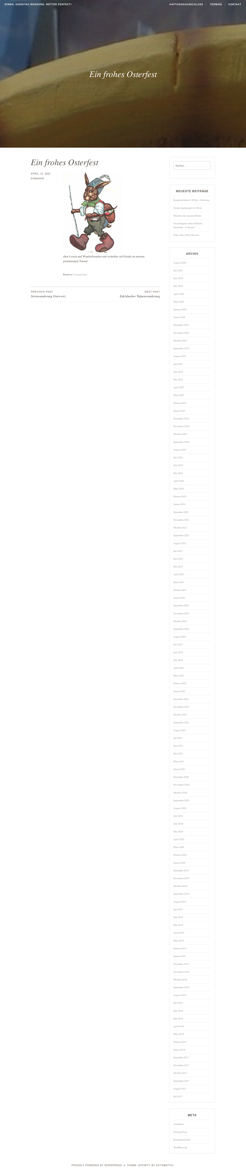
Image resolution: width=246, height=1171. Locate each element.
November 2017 (181, 1065)
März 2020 (178, 847)
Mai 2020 (178, 831)
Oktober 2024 (180, 434)
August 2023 (179, 543)
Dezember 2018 (181, 963)
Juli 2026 (178, 270)
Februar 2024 (179, 496)
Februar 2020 (179, 854)
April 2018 (178, 1026)
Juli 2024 (178, 457)
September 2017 (181, 1080)
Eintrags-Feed (180, 1131)
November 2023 (181, 519)
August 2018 (179, 995)
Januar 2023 (179, 597)
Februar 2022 (179, 683)
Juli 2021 (178, 738)
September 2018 (181, 987)
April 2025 (178, 387)
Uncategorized (80, 274)
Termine (216, 4)
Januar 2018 (179, 1049)
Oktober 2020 (180, 792)
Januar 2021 (179, 769)
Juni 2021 (178, 745)
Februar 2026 (179, 309)
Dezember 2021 (181, 699)
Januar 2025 (179, 410)
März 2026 (178, 301)
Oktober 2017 (180, 1073)
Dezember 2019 (181, 870)
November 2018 (181, 971)
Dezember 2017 (181, 1057)
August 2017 (179, 1088)
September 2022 (181, 628)
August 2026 (179, 262)
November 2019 (181, 878)
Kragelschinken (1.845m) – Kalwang (191, 200)
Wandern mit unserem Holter (187, 215)
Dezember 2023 (181, 512)
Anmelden (178, 1124)
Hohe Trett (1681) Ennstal (186, 235)
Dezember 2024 (181, 418)
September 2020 (181, 800)
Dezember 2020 (181, 777)
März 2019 (178, 940)
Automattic (165, 1165)
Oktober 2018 (180, 979)
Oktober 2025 (180, 340)
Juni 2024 (178, 465)
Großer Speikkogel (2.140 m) (187, 207)
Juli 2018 (178, 1002)
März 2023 (178, 582)
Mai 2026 (178, 286)
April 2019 (178, 932)
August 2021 (179, 730)
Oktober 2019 (180, 886)
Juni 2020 (178, 823)
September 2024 (181, 442)
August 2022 (179, 636)
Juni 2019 (178, 917)
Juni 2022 (178, 652)
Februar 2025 (179, 403)
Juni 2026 (178, 278)
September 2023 (181, 535)
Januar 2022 (179, 691)
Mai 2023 (178, 566)
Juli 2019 (178, 909)
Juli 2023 (178, 551)
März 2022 (178, 675)
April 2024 (178, 480)
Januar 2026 (179, 317)
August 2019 (179, 901)
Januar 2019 (179, 956)
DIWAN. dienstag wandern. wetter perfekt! (38, 4)
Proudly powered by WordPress (96, 1165)
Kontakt (235, 4)
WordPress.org (180, 1147)
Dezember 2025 (181, 325)
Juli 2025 (178, 364)
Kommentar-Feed (181, 1139)
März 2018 (178, 1034)
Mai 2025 (178, 379)
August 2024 (179, 449)
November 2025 (181, 332)
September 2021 (181, 722)
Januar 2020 (179, 862)
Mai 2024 (178, 473)
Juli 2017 (178, 1096)
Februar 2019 (179, 948)
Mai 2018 (178, 1018)
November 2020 (181, 784)
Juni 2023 (178, 558)
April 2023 (178, 574)
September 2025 (181, 348)
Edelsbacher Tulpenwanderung (140, 294)
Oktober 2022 (180, 621)
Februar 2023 (179, 590)
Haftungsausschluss (186, 4)
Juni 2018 (178, 1010)
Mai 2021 (178, 753)
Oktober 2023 (180, 527)
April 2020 (178, 839)
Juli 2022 (178, 644)
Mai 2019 (178, 925)
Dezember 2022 (181, 605)
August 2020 (179, 808)
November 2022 (181, 613)
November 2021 (181, 706)
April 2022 (178, 667)
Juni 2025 (178, 371)
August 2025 (179, 356)
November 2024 (181, 426)
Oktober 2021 (180, 714)
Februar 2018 (179, 1042)
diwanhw (37, 178)
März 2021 (178, 761)
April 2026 (178, 293)
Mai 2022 (178, 660)
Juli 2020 (178, 815)
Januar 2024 (179, 504)
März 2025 (178, 395)
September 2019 (181, 893)
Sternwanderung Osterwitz (48, 294)
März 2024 (178, 488)
